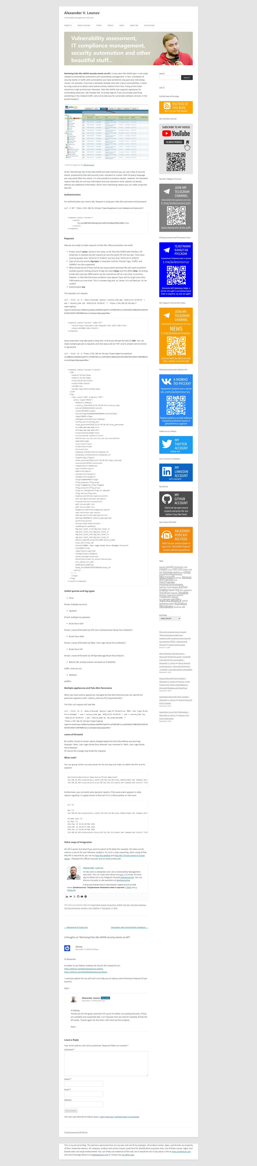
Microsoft (167, 576)
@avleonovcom (127, 877)
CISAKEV (163, 569)
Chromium (178, 567)
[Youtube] (82, 896)
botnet (104, 905)
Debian (185, 569)
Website (67, 1100)
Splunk (174, 593)
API (85, 905)
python (183, 587)
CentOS (169, 566)
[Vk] (70, 896)
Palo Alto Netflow (102, 855)
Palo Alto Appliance (138, 905)
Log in (162, 87)
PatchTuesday (167, 582)
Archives (163, 615)
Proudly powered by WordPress (76, 1132)
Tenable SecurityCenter (175, 595)
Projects (68, 25)
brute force (111, 905)
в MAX (128, 887)
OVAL (175, 580)
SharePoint (165, 592)
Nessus (186, 577)
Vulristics (180, 603)
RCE (177, 589)
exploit (176, 572)
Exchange (168, 572)
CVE (175, 569)
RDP (181, 590)
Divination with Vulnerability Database (129, 927)
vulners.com (166, 603)
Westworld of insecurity (76, 927)
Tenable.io (163, 595)
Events (111, 25)
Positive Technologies (168, 587)
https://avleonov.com (181, 1151)
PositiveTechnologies (171, 584)
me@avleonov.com (99, 1154)
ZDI (183, 606)
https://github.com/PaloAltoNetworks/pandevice (85, 972)
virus (90, 908)
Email (67, 1089)
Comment (69, 1049)
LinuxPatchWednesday (170, 574)
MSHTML (178, 578)
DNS (190, 569)
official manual (88, 165)
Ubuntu (174, 597)
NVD (161, 579)
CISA (185, 567)
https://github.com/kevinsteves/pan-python (83, 968)
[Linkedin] (67, 896)
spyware (84, 908)
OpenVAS (168, 579)
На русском (149, 25)
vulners (185, 600)
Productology (84, 25)
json (181, 572)
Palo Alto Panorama (72, 908)
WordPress (177, 607)
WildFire (96, 908)
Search (162, 73)
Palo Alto (126, 905)
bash (98, 905)
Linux (187, 572)
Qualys (163, 589)
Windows (166, 606)
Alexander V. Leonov (82, 12)
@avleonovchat (123, 880)
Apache (162, 567)
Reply (66, 988)
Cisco (170, 569)
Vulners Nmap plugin (177, 645)
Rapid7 (171, 589)
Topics (99, 25)
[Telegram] (85, 896)
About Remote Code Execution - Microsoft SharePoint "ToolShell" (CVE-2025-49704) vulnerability (175, 666)
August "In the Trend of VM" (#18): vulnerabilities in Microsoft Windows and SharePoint (174, 684)
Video (121, 25)
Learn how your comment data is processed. (119, 1117)
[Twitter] (74, 896)
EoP (160, 572)
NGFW (119, 905)
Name (67, 1079)
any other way (128, 1154)
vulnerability (170, 599)
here (121, 874)
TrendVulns (165, 596)
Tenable (183, 592)
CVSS (180, 569)
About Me (134, 25)
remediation (187, 590)
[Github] (78, 896)
